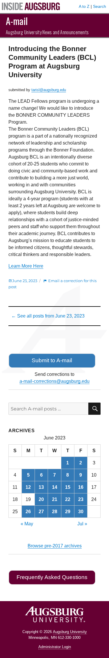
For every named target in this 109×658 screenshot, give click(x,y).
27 (41, 511)
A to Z (84, 6)
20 (41, 499)
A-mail (17, 21)
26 (28, 511)
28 (54, 511)
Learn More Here (25, 266)
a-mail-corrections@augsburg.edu (54, 381)
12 (28, 487)
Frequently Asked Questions (52, 577)
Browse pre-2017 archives (55, 545)
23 (80, 499)
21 (54, 499)
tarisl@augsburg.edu (48, 90)
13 (41, 487)
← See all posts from (48, 315)
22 (67, 499)
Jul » (82, 523)
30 (80, 511)
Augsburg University (70, 632)
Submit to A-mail (52, 360)
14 (54, 487)
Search (99, 6)
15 (67, 487)
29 (67, 511)
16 (80, 487)
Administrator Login (54, 647)
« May (27, 523)
